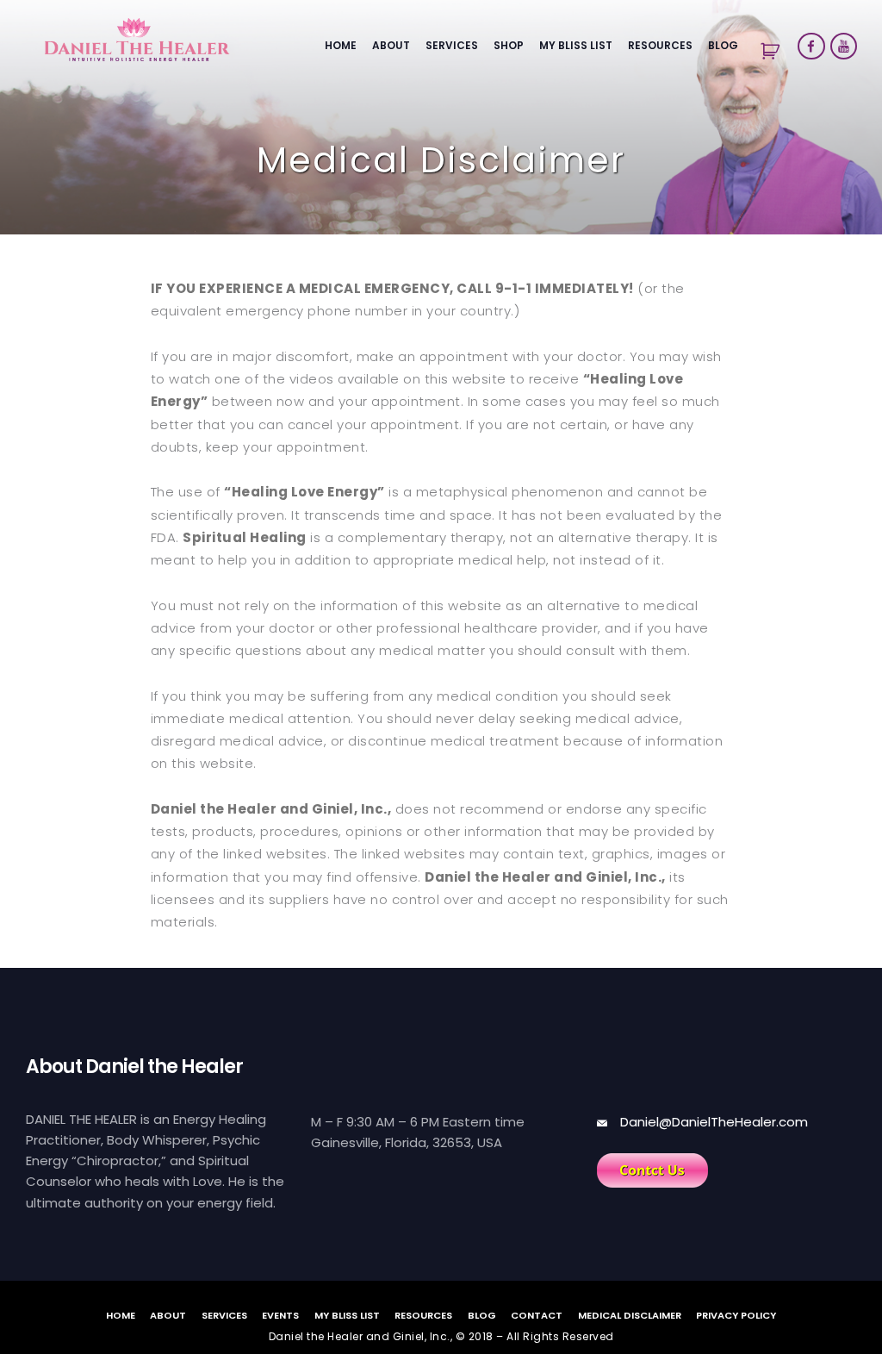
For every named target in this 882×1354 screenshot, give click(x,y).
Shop (509, 45)
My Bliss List (575, 45)
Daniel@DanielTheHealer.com (714, 1122)
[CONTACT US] (652, 1170)
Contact (536, 1314)
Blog (723, 45)
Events (280, 1314)
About (391, 45)
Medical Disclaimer (629, 1314)
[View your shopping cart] (769, 51)
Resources (660, 45)
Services (451, 45)
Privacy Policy (736, 1314)
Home (341, 45)
